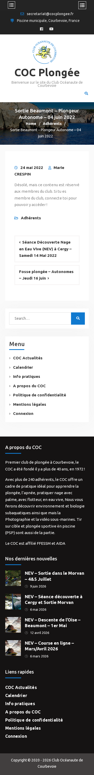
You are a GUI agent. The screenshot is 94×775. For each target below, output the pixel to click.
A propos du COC (29, 386)
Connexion (23, 413)
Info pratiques (26, 376)
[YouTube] (51, 29)
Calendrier (23, 367)
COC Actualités (28, 358)
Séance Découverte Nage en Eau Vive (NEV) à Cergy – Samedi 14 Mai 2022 (45, 249)
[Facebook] (41, 29)
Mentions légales (29, 404)
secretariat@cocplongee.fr (50, 14)
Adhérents (31, 218)
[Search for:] (41, 318)
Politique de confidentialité (39, 395)
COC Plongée (47, 72)
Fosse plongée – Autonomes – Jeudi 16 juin (46, 275)
